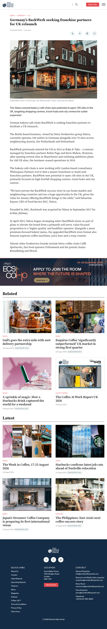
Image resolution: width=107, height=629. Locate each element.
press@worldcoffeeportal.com (88, 592)
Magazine (15, 593)
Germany (21, 15)
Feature (59, 514)
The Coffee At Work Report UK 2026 (77, 399)
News (12, 15)
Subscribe (92, 4)
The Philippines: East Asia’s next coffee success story (78, 520)
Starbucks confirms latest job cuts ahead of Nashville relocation (79, 466)
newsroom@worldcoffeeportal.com (90, 586)
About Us (14, 571)
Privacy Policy (16, 608)
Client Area (15, 611)
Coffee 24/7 (16, 600)
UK (29, 15)
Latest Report (62, 393)
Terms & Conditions (18, 604)
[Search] (76, 4)
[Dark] (73, 4)
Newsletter (51, 585)
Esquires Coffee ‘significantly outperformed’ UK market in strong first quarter (76, 344)
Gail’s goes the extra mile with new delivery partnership (27, 342)
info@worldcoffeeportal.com (87, 574)
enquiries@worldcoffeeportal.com (89, 580)
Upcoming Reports (18, 582)
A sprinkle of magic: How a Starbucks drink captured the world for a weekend (23, 400)
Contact (14, 575)
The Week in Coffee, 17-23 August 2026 (26, 466)
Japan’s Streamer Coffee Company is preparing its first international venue (26, 521)
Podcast (14, 597)
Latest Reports (16, 578)
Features (14, 586)
